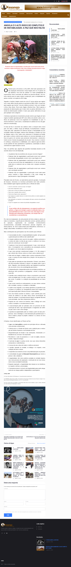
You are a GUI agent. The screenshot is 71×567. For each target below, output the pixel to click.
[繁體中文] (62, 1)
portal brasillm (53, 80)
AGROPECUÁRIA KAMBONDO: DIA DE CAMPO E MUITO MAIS (40, 449)
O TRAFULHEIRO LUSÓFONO (58, 29)
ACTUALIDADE (7, 22)
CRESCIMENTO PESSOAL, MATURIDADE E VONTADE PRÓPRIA (57, 82)
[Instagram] (56, 1)
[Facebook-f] (54, 1)
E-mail (35, 501)
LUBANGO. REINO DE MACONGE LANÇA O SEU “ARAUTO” (18, 457)
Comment (6, 488)
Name (14, 501)
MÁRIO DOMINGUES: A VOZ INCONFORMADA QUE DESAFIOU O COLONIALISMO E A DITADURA (18, 465)
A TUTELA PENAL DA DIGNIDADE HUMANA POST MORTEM (40, 457)
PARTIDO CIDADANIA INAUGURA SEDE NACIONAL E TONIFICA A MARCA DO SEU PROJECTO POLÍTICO (40, 465)
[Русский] (67, 1)
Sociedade (19, 22)
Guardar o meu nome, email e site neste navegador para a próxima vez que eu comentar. (23, 511)
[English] (63, 1)
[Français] (64, 1)
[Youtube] (58, 1)
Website (5, 506)
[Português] (65, 1)
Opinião (13, 22)
